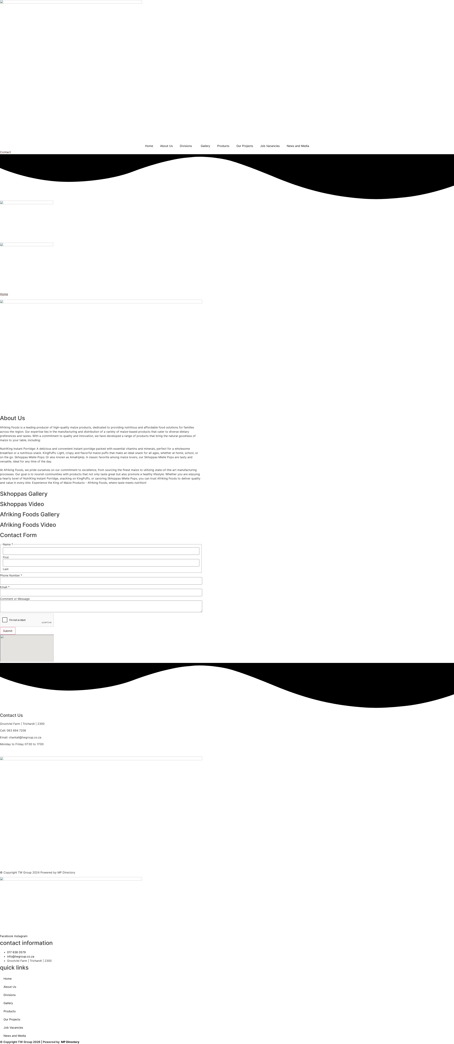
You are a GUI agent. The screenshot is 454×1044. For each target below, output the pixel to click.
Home (149, 146)
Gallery (205, 146)
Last (6, 569)
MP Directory (70, 1042)
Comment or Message (15, 598)
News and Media (298, 146)
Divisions (186, 146)
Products (223, 146)
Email (5, 587)
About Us (166, 146)
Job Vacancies (270, 146)
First (6, 557)
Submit (7, 631)
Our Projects (244, 146)
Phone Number (11, 575)
